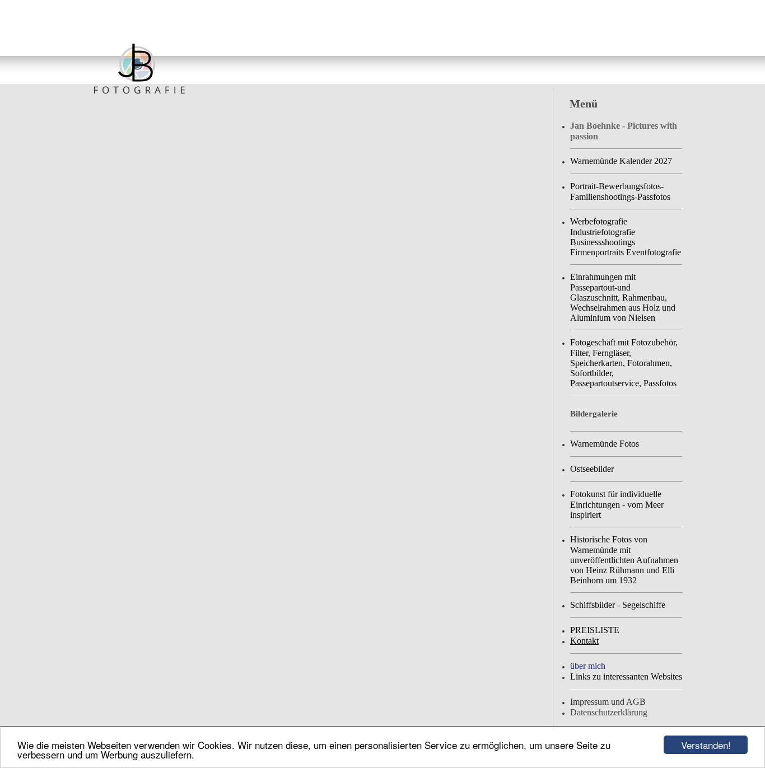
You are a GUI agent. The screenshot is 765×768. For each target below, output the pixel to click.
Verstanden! (706, 745)
